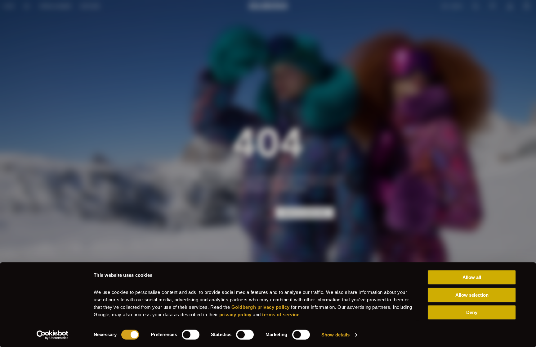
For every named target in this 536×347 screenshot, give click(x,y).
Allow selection (472, 295)
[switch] (190, 335)
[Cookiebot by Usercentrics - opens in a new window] (52, 335)
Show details (335, 334)
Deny (471, 312)
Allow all (471, 277)
